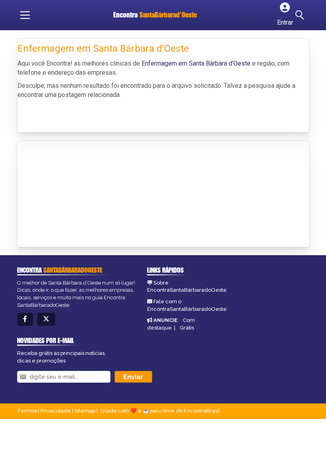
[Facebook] (25, 319)
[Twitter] (46, 319)
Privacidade (56, 411)
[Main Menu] (25, 15)
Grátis (187, 328)
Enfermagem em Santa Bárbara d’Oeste (196, 63)
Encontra (155, 14)
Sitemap (84, 411)
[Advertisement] (77, 194)
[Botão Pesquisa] (301, 15)
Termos (27, 411)
